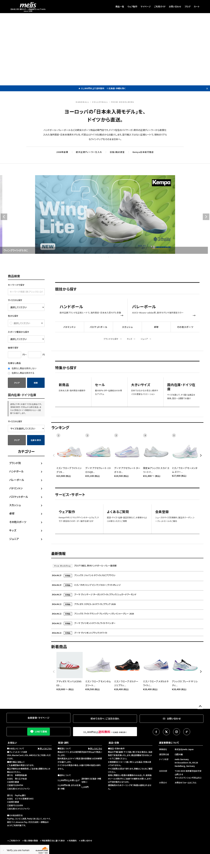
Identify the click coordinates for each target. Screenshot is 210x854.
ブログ (187, 6)
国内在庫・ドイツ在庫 (181, 387)
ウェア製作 (132, 6)
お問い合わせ (175, 6)
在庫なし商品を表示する (22, 372)
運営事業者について (169, 742)
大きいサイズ (140, 385)
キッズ (12, 530)
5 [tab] (108, 257)
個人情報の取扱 (31, 840)
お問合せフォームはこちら (185, 782)
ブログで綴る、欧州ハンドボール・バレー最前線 (85, 565)
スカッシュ (15, 505)
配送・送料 (63, 742)
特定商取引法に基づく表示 (53, 840)
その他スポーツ (17, 522)
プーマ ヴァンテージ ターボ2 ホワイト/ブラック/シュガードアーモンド (94, 594)
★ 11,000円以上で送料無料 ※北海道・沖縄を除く (102, 88)
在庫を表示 (36, 440)
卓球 (11, 513)
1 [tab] (99, 257)
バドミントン (16, 488)
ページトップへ (200, 706)
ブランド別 (15, 463)
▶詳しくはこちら (45, 748)
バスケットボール (18, 497)
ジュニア (14, 539)
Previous (4, 217)
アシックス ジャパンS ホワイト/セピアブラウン (84, 575)
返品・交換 (114, 742)
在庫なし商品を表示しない (23, 368)
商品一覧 (120, 6)
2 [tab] (102, 257)
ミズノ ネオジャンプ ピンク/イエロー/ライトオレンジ (86, 584)
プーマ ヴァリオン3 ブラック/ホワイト (79, 632)
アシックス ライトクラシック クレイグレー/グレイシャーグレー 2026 (93, 613)
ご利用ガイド (160, 6)
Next (206, 217)
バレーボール (16, 480)
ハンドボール (16, 471)
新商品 (64, 385)
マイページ (146, 6)
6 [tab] (111, 257)
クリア (17, 382)
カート (197, 6)
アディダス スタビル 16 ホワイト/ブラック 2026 (84, 604)
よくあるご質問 (118, 512)
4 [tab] (106, 257)
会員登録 (162, 512)
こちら (142, 768)
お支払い (12, 742)
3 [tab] (104, 257)
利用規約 (73, 840)
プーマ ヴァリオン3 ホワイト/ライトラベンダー (84, 623)
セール (100, 385)
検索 (36, 382)
